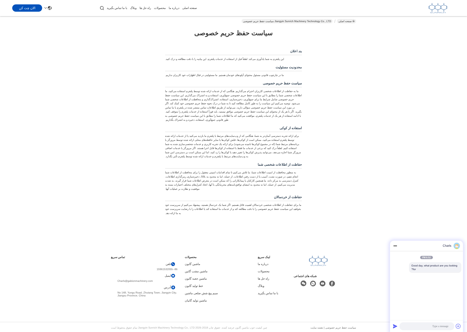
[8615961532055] (313, 283)
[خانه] (318, 265)
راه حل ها (145, 7)
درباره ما (174, 7)
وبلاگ (133, 7)
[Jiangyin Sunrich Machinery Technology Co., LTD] (438, 8)
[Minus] (395, 246)
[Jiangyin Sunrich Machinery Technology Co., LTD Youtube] (322, 283)
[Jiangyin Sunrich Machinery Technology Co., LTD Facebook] (332, 283)
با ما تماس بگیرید (117, 7)
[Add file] (458, 326)
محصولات (160, 7)
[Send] (395, 326)
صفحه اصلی (189, 7)
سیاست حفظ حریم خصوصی (340, 327)
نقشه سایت (316, 327)
